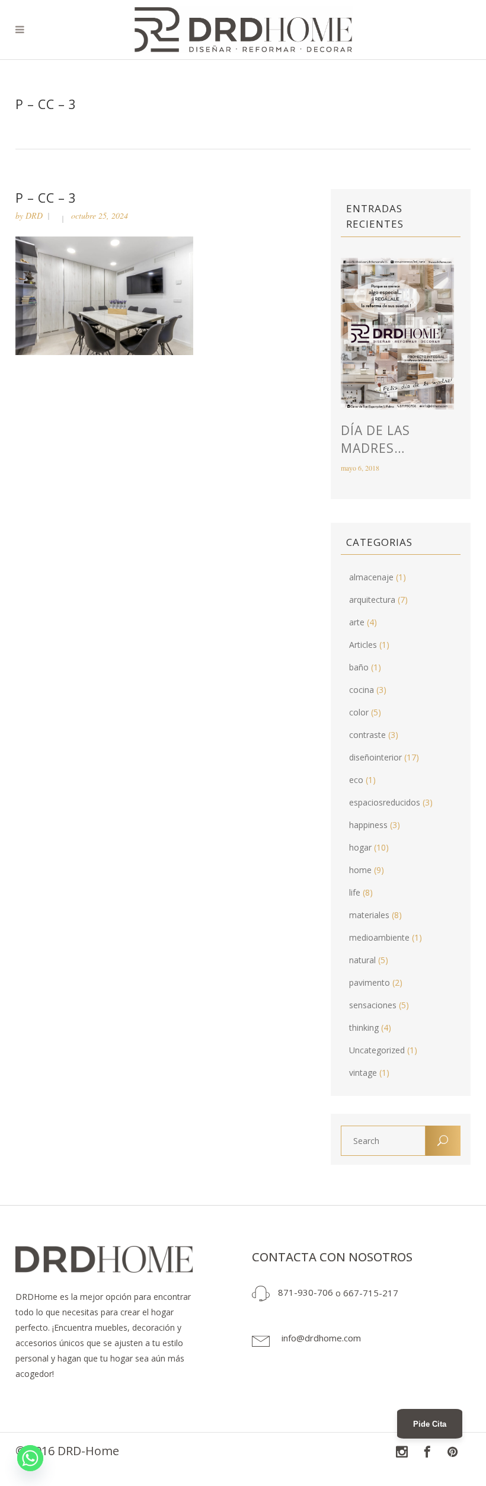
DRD (34, 215)
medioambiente (379, 937)
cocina (361, 689)
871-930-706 (305, 1292)
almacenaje (371, 577)
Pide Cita (429, 1424)
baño (359, 667)
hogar (360, 847)
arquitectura (372, 599)
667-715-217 (370, 1292)
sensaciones (373, 1005)
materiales (369, 915)
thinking (364, 1027)
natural (362, 960)
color (359, 712)
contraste (367, 734)
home (360, 869)
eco (356, 779)
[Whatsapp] (30, 1458)
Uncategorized (377, 1050)
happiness (368, 824)
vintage (363, 1072)
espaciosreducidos (384, 802)
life (354, 892)
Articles (363, 644)
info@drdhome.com (321, 1338)
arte (356, 622)
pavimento (369, 982)
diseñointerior (375, 757)
